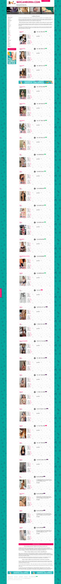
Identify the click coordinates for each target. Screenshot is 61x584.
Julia (20, 188)
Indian (8, 41)
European (9, 46)
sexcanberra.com (10, 578)
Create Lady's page (10, 576)
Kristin (21, 459)
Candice (21, 527)
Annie (21, 442)
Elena (21, 357)
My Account (46, 0)
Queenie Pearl (22, 86)
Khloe (21, 222)
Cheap (8, 23)
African (9, 37)
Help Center (26, 576)
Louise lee (22, 31)
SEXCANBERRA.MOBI (32, 576)
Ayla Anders (22, 239)
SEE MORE (38, 36)
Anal (8, 29)
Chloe (21, 171)
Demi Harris (22, 493)
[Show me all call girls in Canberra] (28, 2)
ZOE (20, 154)
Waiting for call (10, 17)
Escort (21, 408)
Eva (20, 476)
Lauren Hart (22, 65)
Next (53, 10)
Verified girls (9, 20)
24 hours (9, 26)
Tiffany (21, 306)
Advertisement (21, 576)
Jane (20, 323)
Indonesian (9, 40)
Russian (9, 44)
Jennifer (21, 425)
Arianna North (22, 48)
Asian (8, 38)
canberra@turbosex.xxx (27, 578)
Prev (8, 10)
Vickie (21, 374)
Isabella (21, 272)
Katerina (21, 391)
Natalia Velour (22, 103)
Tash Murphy (22, 120)
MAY (21, 205)
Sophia (21, 510)
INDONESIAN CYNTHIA (25, 256)
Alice (21, 137)
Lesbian (9, 32)
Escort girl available (23, 340)
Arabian (9, 43)
